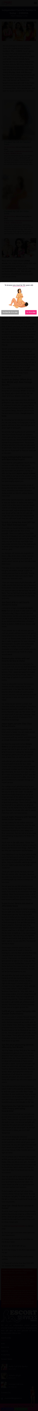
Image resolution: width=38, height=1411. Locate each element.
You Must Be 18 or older (10, 312)
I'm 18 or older (31, 312)
